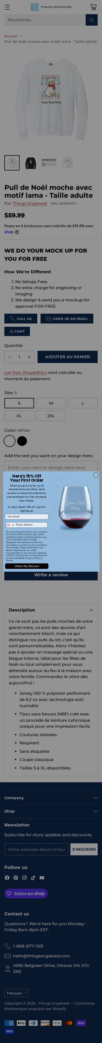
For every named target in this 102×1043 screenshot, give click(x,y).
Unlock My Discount (26, 566)
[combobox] (10, 525)
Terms (9, 560)
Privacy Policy (32, 558)
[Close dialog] (95, 474)
